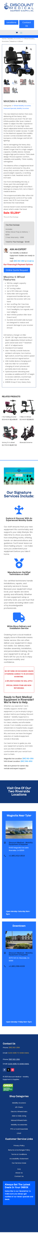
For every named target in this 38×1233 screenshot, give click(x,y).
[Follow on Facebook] (4, 1069)
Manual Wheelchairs (19, 1120)
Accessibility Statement (19, 1159)
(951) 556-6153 (26, 761)
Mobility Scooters (14, 39)
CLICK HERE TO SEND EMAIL (18, 1053)
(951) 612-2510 (28, 758)
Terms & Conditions (19, 1154)
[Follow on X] (8, 1069)
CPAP (19, 1133)
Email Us (30, 261)
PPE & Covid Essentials (19, 1129)
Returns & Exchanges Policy (19, 1150)
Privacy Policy (19, 1145)
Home (4, 39)
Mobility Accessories (19, 1125)
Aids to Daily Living (19, 1116)
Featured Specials (10, 108)
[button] (31, 49)
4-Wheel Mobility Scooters (21, 106)
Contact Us (26, 24)
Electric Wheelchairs (19, 1111)
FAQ (19, 1169)
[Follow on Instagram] (12, 1069)
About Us (19, 1173)
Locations (11, 22)
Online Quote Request (17, 270)
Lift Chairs (19, 1107)
